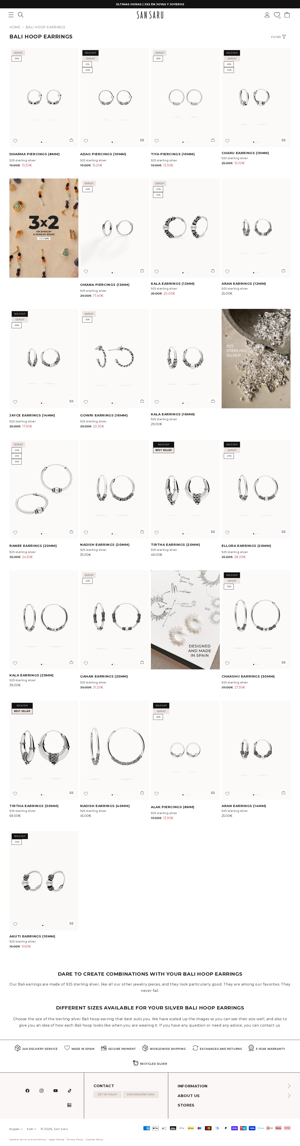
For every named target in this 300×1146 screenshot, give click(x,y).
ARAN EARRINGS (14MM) (244, 806)
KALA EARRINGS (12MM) (173, 283)
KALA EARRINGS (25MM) (31, 675)
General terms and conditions (27, 1139)
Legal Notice (56, 1139)
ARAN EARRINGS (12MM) (244, 283)
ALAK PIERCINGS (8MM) (172, 807)
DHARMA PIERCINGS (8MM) (34, 154)
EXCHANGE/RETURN (140, 1094)
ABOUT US (189, 1096)
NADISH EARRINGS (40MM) (105, 806)
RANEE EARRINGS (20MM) (33, 546)
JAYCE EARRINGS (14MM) (32, 415)
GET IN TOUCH (107, 1094)
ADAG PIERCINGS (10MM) (103, 154)
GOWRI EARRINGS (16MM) (104, 415)
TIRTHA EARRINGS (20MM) (175, 544)
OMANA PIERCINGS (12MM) (104, 285)
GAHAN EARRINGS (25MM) (104, 676)
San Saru (61, 1129)
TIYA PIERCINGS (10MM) (173, 154)
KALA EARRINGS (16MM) (173, 414)
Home (14, 27)
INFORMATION (193, 1086)
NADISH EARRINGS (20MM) (104, 544)
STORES (186, 1105)
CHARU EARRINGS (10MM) (245, 153)
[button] (20, 15)
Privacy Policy (75, 1139)
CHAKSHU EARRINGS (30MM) (248, 676)
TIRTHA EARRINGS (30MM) (33, 806)
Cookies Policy (94, 1139)
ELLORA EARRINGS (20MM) (246, 546)
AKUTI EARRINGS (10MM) (32, 936)
